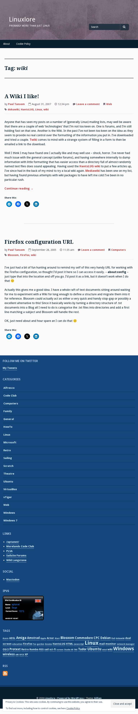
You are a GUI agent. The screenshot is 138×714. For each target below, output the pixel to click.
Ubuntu (8, 481)
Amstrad (33, 638)
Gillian (98, 698)
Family (7, 411)
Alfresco (9, 387)
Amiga (21, 638)
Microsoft (9, 442)
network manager (126, 644)
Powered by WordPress (70, 698)
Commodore (84, 638)
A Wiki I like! (21, 96)
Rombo (33, 649)
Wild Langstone (16, 560)
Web (109, 104)
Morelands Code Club (20, 546)
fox (34, 644)
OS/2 (6, 649)
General (8, 419)
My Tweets (10, 368)
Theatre (8, 473)
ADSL (12, 638)
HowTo (7, 426)
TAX (75, 649)
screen (60, 649)
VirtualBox (10, 489)
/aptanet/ (12, 541)
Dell (113, 638)
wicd (104, 649)
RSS (41, 649)
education (17, 644)
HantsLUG (27, 109)
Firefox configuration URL (38, 242)
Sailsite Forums (16, 555)
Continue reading (18, 189)
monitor (110, 643)
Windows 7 (10, 520)
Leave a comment (88, 104)
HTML (69, 643)
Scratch (8, 466)
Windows (9, 512)
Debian (105, 638)
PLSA (9, 551)
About (6, 43)
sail (46, 649)
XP (26, 654)
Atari (57, 638)
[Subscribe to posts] (5, 675)
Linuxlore (22, 19)
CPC (97, 638)
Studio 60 (68, 649)
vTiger (7, 497)
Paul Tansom (16, 104)
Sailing (7, 458)
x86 (17, 655)
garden (40, 644)
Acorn (5, 638)
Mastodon (12, 579)
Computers (118, 249)
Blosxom (13, 255)
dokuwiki (13, 109)
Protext (15, 649)
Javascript (79, 644)
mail (102, 643)
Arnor (50, 638)
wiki (46, 109)
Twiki (33, 139)
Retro (7, 450)
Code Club (10, 395)
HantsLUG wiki (89, 166)
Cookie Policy (23, 43)
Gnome (48, 644)
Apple (43, 638)
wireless (9, 654)
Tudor (82, 649)
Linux (38, 109)
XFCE (21, 655)
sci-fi (52, 649)
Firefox (24, 255)
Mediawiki (92, 170)
